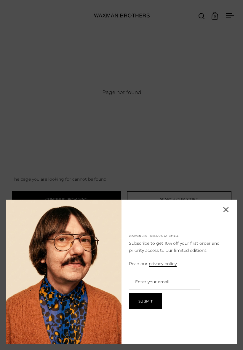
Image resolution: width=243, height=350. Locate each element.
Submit (145, 301)
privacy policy (163, 263)
